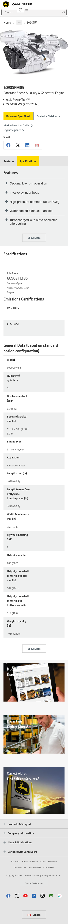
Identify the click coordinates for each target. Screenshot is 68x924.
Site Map (15, 861)
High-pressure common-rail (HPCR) (34, 202)
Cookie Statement (48, 861)
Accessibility (35, 867)
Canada (36, 914)
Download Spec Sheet (18, 116)
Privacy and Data (30, 861)
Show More (34, 237)
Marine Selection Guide (16, 125)
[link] (20, 9)
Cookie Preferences (34, 883)
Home (7, 22)
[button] (8, 896)
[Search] (64, 12)
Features (9, 161)
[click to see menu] (26, 9)
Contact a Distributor (48, 116)
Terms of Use (20, 867)
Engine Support (12, 130)
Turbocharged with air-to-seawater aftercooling (33, 221)
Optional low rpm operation (28, 183)
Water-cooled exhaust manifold (31, 211)
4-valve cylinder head (24, 192)
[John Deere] (19, 4)
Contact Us (48, 867)
